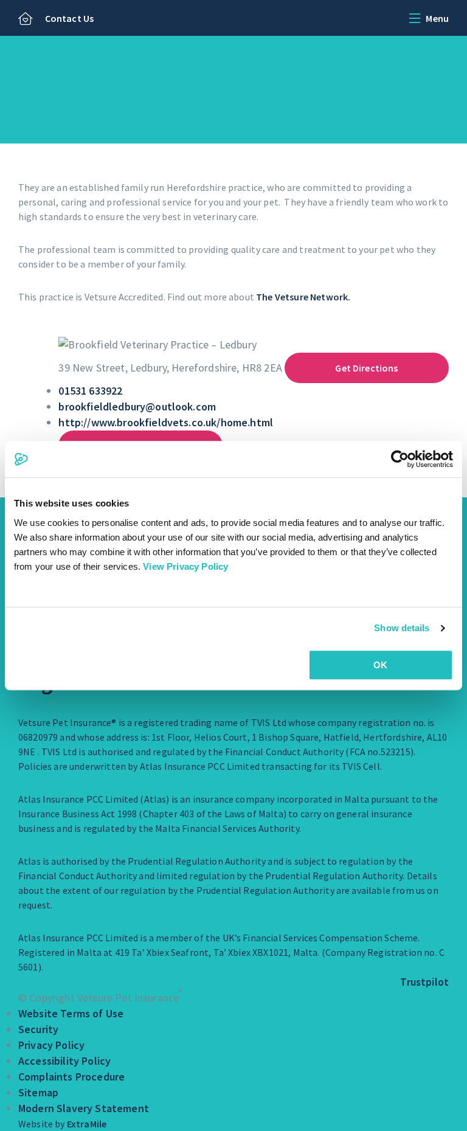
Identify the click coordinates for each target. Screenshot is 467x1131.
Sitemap (38, 1092)
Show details (401, 628)
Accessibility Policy (64, 1061)
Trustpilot (424, 982)
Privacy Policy (51, 1045)
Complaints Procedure (71, 1077)
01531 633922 (90, 391)
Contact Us (69, 18)
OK (380, 665)
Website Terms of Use (70, 1013)
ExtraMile (86, 1124)
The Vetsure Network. (303, 297)
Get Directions (366, 368)
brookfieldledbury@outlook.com (137, 406)
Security (38, 1029)
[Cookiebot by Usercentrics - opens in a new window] (400, 459)
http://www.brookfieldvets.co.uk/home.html (165, 422)
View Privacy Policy (185, 566)
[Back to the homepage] (25, 19)
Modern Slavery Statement (83, 1108)
